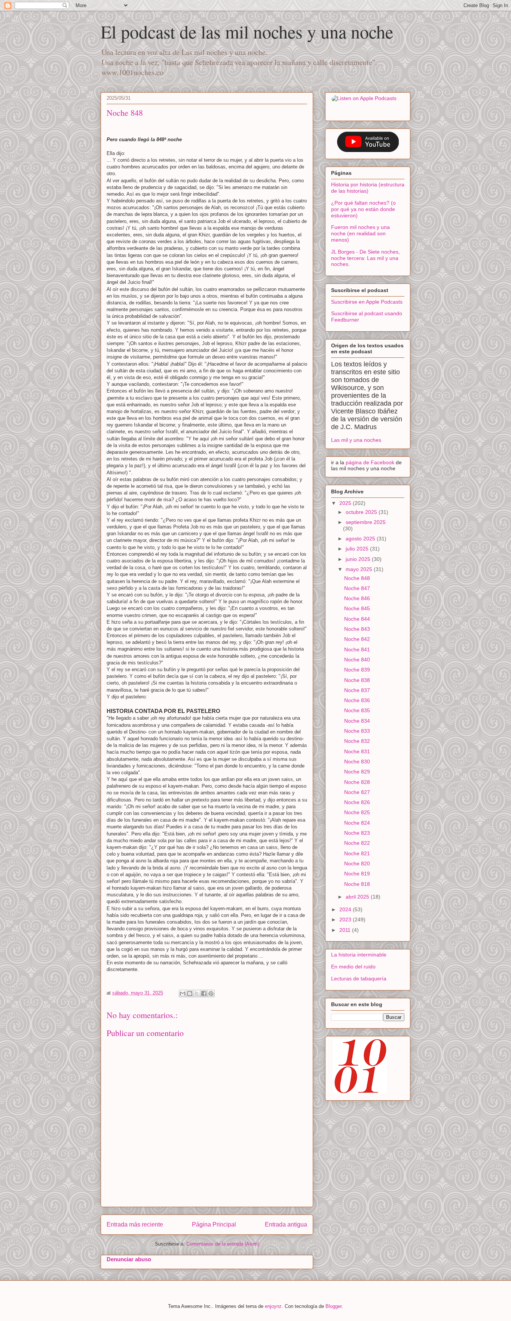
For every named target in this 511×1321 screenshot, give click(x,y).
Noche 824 (357, 823)
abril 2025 (358, 897)
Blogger (333, 1306)
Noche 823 (357, 833)
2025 (346, 503)
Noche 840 (357, 660)
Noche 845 (357, 608)
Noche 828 (357, 782)
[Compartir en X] (197, 993)
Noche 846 (357, 598)
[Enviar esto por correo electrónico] (182, 993)
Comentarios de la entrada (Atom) (222, 1244)
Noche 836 (357, 700)
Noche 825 (357, 812)
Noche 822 (357, 843)
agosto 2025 (361, 539)
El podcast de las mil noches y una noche (247, 31)
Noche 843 (357, 629)
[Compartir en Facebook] (204, 993)
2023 (346, 919)
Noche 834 (357, 721)
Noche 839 (357, 670)
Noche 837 (357, 690)
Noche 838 (357, 680)
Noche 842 (357, 639)
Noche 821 (357, 853)
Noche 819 (357, 874)
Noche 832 (357, 741)
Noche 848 (357, 578)
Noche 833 (357, 731)
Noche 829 (357, 772)
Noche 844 (357, 619)
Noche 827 (357, 792)
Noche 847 (357, 588)
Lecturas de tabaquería (358, 979)
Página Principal (214, 1224)
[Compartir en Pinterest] (211, 993)
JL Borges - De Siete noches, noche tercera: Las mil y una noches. (365, 258)
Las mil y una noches (356, 440)
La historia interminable (358, 955)
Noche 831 (357, 751)
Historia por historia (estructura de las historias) (367, 188)
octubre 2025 (362, 512)
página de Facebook (371, 462)
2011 (345, 930)
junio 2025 (359, 559)
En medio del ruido (353, 967)
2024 (346, 909)
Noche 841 (357, 649)
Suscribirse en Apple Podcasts (367, 302)
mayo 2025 (360, 569)
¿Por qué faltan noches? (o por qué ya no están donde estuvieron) (363, 209)
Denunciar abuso (129, 1259)
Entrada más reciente (135, 1224)
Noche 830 (357, 762)
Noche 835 (357, 710)
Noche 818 (357, 884)
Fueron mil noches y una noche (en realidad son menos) (360, 233)
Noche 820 (357, 863)
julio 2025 (358, 549)
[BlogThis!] (189, 993)
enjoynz (273, 1306)
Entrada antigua (286, 1224)
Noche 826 (357, 802)
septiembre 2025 (366, 522)
